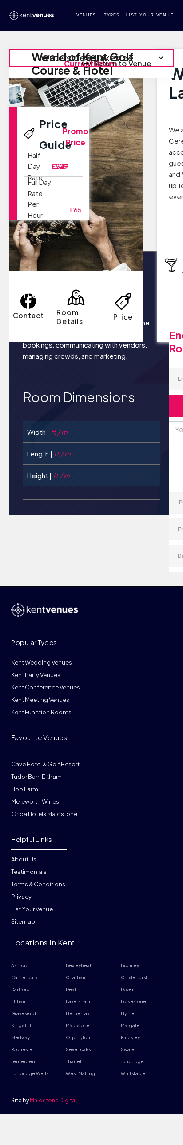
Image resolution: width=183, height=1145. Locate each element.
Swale (128, 1049)
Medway (20, 1037)
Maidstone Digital (53, 1100)
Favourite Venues (39, 737)
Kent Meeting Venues (40, 699)
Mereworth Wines (35, 801)
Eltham (19, 1001)
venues (86, 15)
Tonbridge (132, 1061)
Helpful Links (31, 839)
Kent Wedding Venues (41, 663)
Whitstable (133, 1073)
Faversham (78, 1001)
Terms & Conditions (38, 884)
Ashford (20, 965)
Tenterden (23, 1061)
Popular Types (34, 642)
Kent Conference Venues (45, 687)
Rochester (22, 1049)
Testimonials (29, 871)
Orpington (78, 1037)
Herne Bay (77, 1013)
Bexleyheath (80, 965)
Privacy (21, 896)
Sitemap (23, 921)
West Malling (80, 1073)
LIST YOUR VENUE (150, 15)
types (111, 15)
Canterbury (24, 977)
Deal (71, 989)
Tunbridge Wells (29, 1073)
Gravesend (23, 1013)
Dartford (20, 989)
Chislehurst (134, 977)
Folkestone (133, 1001)
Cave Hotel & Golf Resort (45, 764)
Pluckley (130, 1037)
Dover (127, 989)
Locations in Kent (43, 942)
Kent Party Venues (35, 674)
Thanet (74, 1061)
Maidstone (78, 1025)
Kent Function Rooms (41, 712)
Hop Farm (24, 789)
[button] (91, 58)
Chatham (76, 977)
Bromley (130, 965)
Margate (130, 1025)
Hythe (128, 1013)
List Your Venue (32, 909)
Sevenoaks (78, 1049)
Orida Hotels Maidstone (44, 813)
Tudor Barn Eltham (36, 776)
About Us (23, 860)
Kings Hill (21, 1025)
